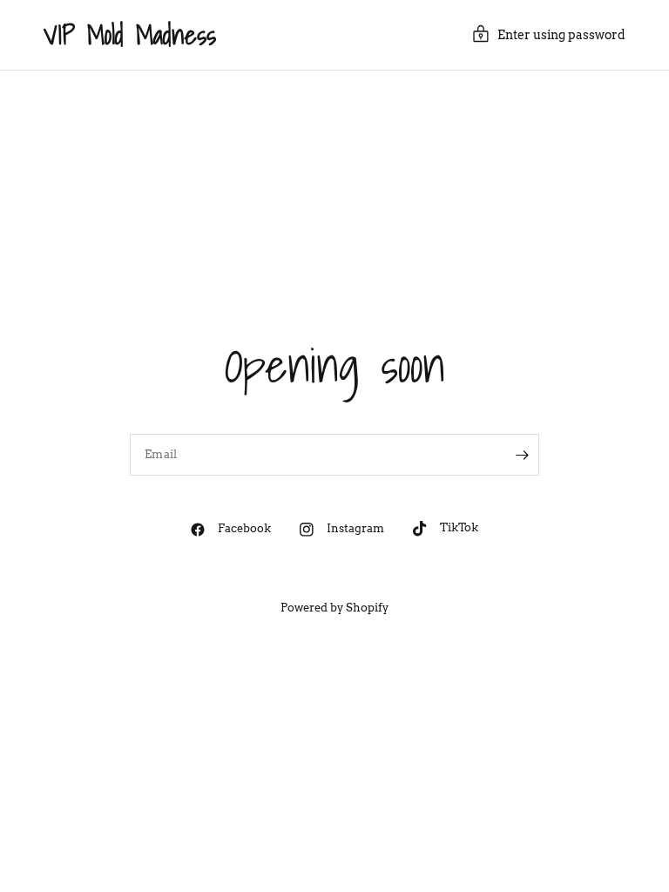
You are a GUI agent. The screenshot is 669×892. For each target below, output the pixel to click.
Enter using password (561, 35)
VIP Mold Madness (130, 35)
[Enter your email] (521, 455)
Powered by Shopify (334, 607)
